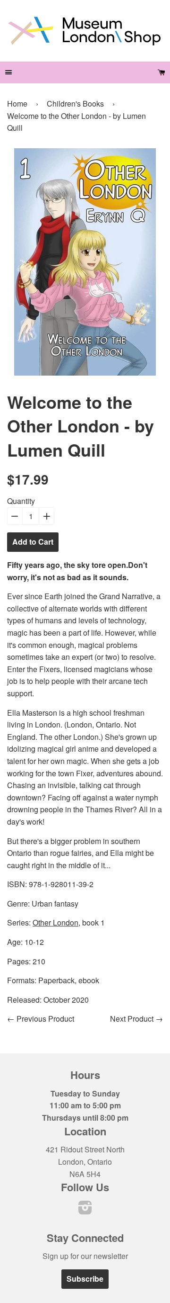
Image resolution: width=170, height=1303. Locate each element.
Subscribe (85, 1278)
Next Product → (136, 1018)
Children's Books (75, 103)
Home (17, 103)
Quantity (21, 500)
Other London (55, 922)
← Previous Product (40, 1018)
